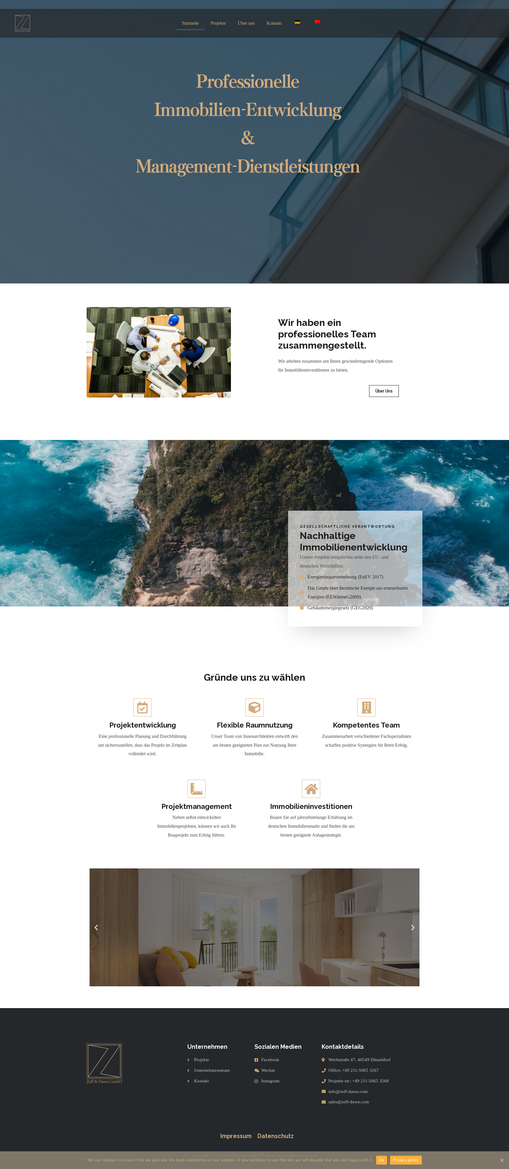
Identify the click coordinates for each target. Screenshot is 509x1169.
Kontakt (274, 23)
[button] (384, 391)
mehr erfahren (254, 952)
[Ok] (502, 1160)
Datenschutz (275, 1136)
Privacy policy (406, 1160)
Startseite (190, 23)
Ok (381, 1160)
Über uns (246, 23)
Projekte (218, 23)
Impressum (236, 1136)
